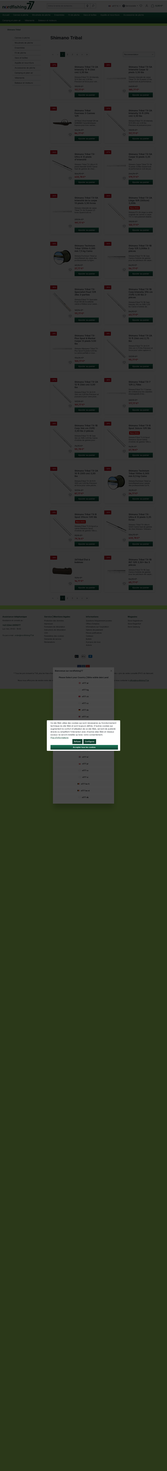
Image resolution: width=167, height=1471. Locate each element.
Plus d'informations (59, 737)
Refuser (77, 741)
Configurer (90, 741)
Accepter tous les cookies (84, 747)
